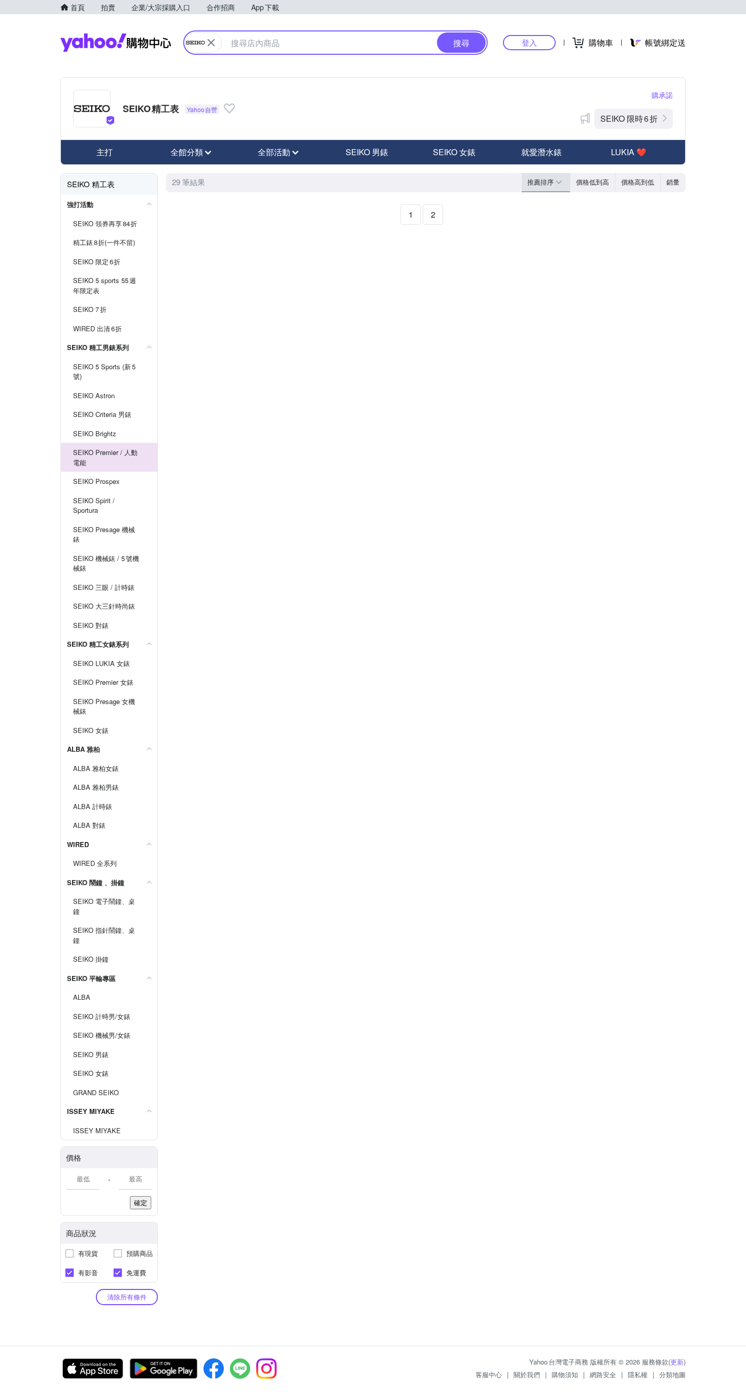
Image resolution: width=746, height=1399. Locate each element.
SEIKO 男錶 (367, 152)
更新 (677, 1362)
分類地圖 (672, 1374)
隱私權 (638, 1374)
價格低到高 (592, 182)
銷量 (673, 182)
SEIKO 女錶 (454, 152)
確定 (140, 1202)
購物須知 (565, 1374)
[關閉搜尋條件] (211, 43)
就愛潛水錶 (541, 152)
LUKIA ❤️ (629, 152)
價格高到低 (637, 182)
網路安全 (603, 1374)
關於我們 (527, 1374)
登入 (529, 42)
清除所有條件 (127, 1297)
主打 (104, 152)
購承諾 (662, 95)
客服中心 (489, 1374)
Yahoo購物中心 (115, 42)
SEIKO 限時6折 (629, 118)
